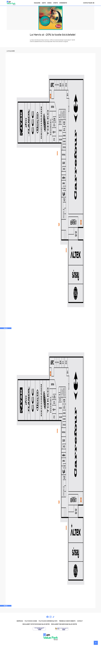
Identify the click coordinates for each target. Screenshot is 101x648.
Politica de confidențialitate (48, 621)
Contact (80, 621)
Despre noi (20, 621)
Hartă (44, 3)
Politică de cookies (31, 621)
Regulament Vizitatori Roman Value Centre (36, 624)
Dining (49, 3)
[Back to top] (96, 643)
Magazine (37, 3)
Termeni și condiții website (67, 621)
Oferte (55, 3)
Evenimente (63, 3)
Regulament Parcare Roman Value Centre (64, 624)
